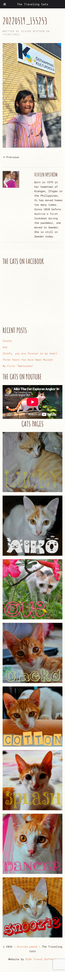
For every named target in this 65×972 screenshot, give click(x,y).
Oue (5, 347)
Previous (12, 157)
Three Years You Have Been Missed (28, 359)
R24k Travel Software (41, 959)
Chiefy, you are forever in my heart (30, 353)
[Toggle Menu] (4, 4)
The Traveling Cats (32, 4)
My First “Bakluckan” (18, 366)
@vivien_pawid (27, 946)
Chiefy (7, 341)
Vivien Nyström (33, 31)
